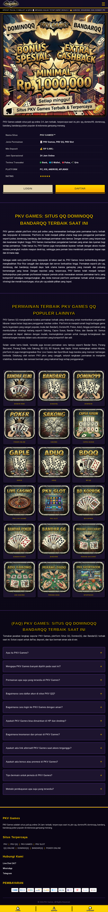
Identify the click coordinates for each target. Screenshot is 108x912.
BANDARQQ (37, 848)
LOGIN (28, 188)
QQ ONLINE (9, 848)
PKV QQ (14, 844)
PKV (5, 844)
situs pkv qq (41, 281)
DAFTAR (80, 188)
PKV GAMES (26, 844)
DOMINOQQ (23, 848)
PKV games (9, 231)
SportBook (63, 352)
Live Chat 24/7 (9, 863)
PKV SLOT (40, 844)
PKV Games (46, 135)
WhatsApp (7, 868)
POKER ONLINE (53, 848)
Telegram (7, 873)
